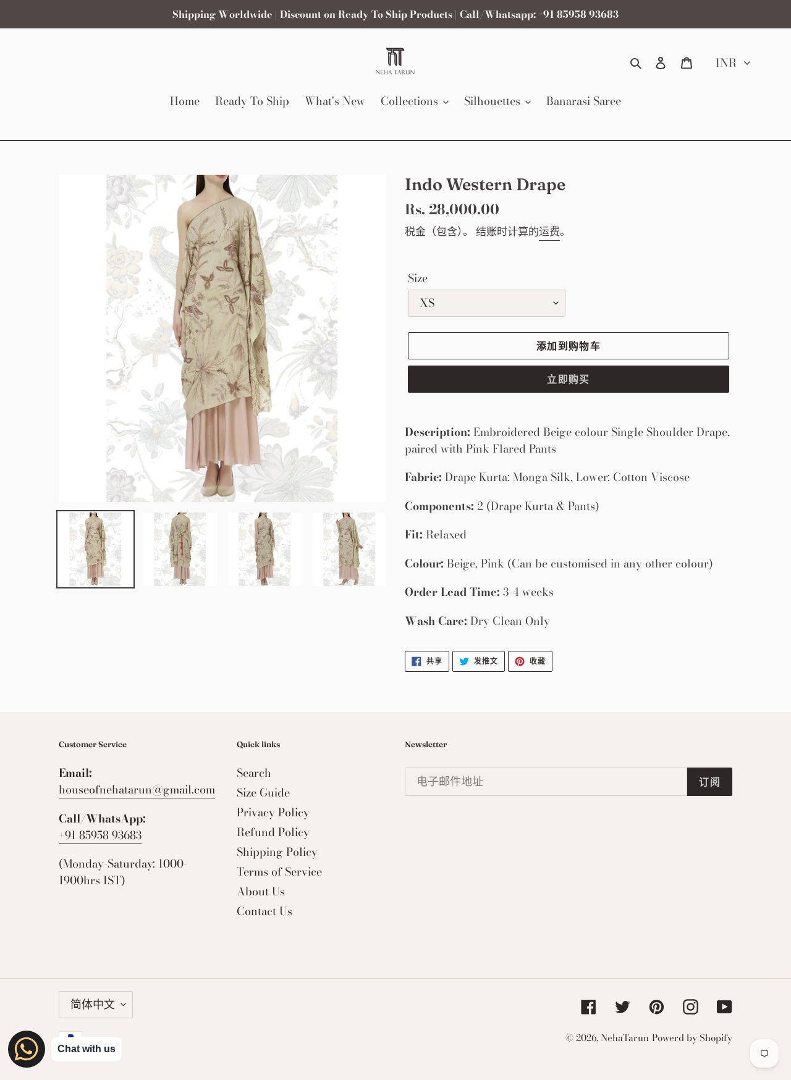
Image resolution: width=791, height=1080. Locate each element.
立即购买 (568, 379)
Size (418, 278)
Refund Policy (273, 832)
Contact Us (264, 911)
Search (254, 772)
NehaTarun (625, 1038)
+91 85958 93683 (100, 835)
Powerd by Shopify (692, 1038)
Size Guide (263, 792)
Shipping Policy (277, 851)
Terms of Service (279, 871)
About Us (261, 891)
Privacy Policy (273, 812)
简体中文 (92, 1004)
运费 (549, 232)
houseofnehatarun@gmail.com (137, 789)
